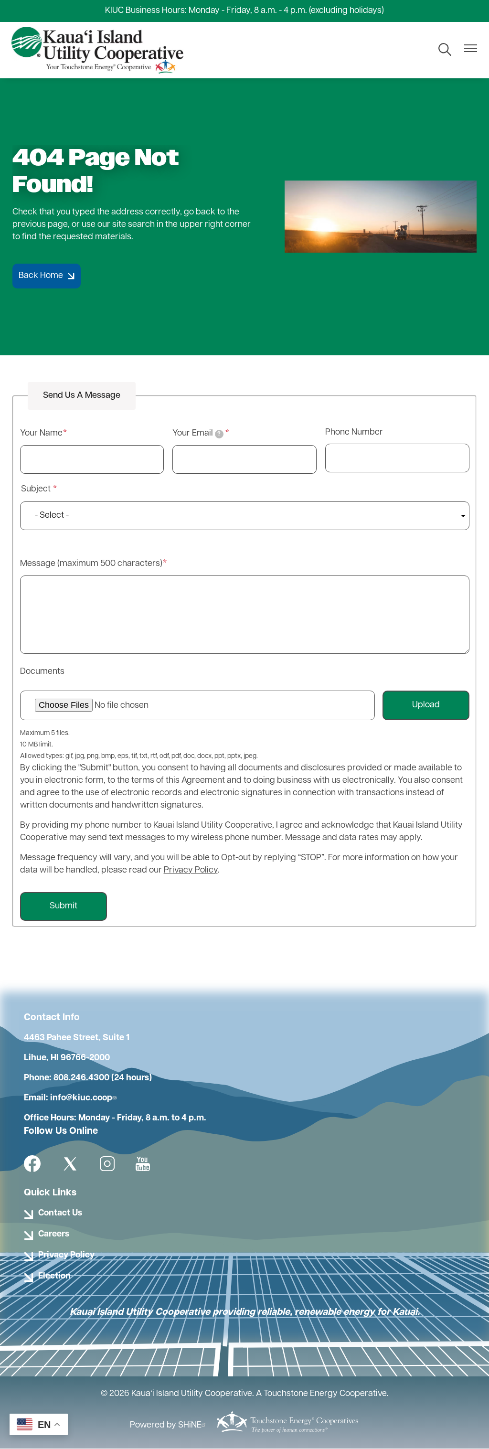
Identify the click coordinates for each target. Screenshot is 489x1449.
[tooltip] (219, 434)
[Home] (97, 50)
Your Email (196, 433)
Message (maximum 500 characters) (91, 564)
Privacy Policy (191, 870)
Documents (42, 672)
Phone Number (354, 432)
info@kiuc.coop (81, 1098)
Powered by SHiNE (166, 1425)
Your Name (41, 433)
